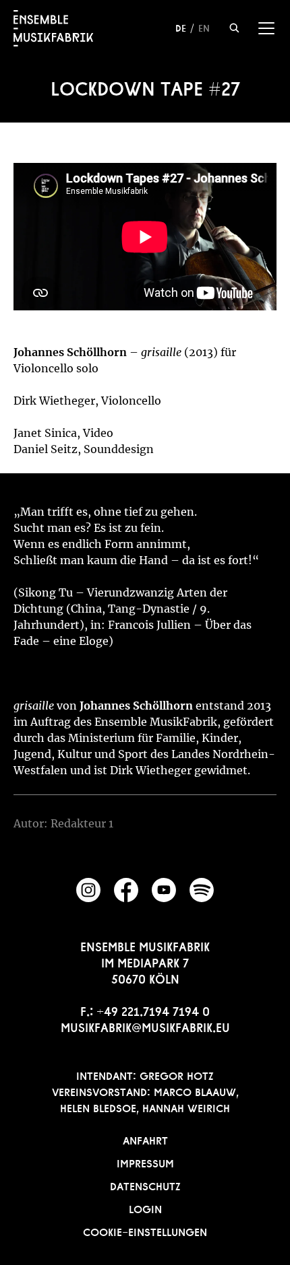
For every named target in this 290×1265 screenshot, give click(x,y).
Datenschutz (145, 1184)
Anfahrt (145, 1139)
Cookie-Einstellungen (145, 1230)
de (180, 27)
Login (145, 1207)
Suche (234, 28)
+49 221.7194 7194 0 (153, 1010)
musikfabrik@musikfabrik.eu (145, 1026)
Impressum (145, 1162)
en (204, 27)
